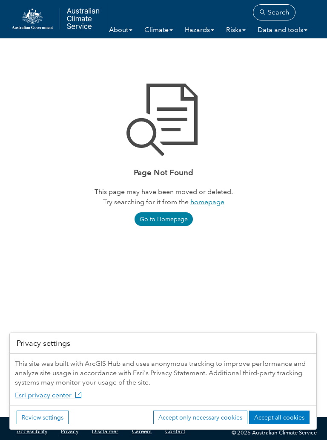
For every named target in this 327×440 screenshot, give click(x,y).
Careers (142, 431)
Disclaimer (105, 431)
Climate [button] (156, 30)
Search (277, 12)
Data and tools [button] (280, 30)
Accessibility (32, 431)
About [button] (118, 30)
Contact (175, 431)
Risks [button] (233, 30)
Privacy (69, 431)
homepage (207, 202)
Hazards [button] (197, 30)
